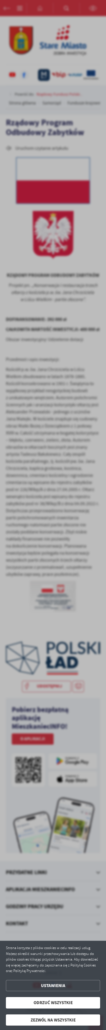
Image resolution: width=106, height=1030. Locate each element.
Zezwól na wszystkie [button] (53, 1020)
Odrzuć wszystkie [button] (53, 1003)
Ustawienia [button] (53, 986)
